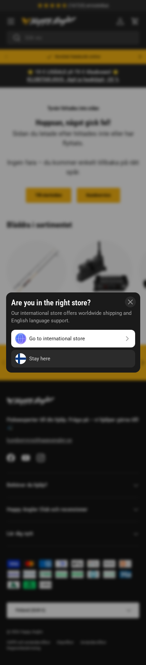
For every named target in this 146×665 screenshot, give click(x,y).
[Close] (130, 301)
